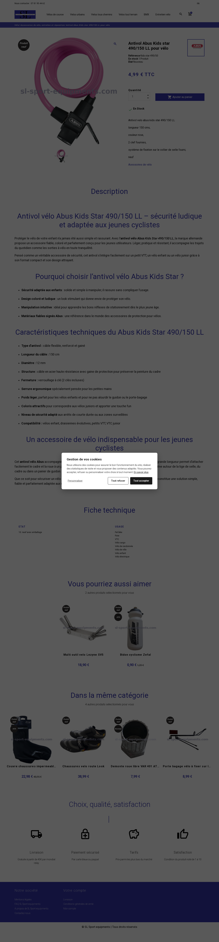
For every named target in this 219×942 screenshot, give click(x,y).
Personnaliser (75, 480)
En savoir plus (141, 472)
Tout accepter (141, 480)
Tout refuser (118, 480)
